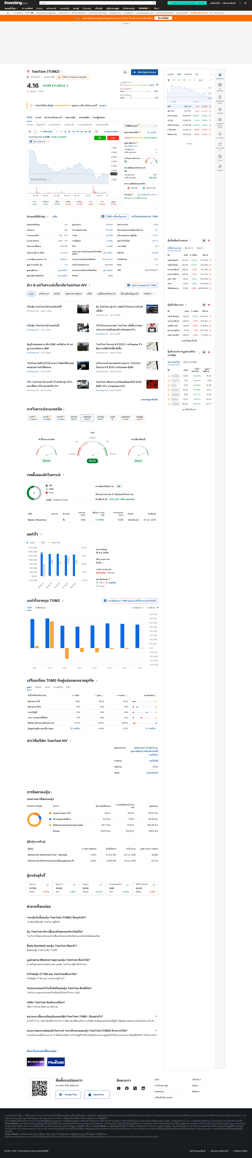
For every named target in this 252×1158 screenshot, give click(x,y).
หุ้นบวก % (189, 248)
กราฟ (38, 117)
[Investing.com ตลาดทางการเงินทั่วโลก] (16, 3)
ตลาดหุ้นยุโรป (129, 13)
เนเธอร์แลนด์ (152, 772)
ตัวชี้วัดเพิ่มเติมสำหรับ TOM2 (145, 216)
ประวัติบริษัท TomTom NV (47, 741)
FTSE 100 (172, 130)
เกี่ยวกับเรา (196, 1079)
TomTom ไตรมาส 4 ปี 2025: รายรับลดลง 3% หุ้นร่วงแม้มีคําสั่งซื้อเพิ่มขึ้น (119, 346)
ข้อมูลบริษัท (40, 125)
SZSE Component (175, 125)
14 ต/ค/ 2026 (107, 259)
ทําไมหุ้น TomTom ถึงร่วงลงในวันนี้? (44, 306)
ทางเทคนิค (84, 117)
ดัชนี (179, 74)
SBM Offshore (142, 884)
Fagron (86, 884)
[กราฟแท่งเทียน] (29, 131)
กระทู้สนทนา (99, 117)
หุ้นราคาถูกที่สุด (174, 362)
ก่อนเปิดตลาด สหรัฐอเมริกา (46, 13)
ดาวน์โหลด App (161, 1085)
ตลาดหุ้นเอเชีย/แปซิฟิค (164, 13)
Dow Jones (172, 116)
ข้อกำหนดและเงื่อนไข (198, 1151)
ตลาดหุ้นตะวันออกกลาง (145, 13)
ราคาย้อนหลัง (69, 125)
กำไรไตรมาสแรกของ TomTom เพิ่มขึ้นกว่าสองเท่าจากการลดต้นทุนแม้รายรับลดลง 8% (119, 327)
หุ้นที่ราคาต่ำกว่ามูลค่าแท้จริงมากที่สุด (181, 353)
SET (169, 106)
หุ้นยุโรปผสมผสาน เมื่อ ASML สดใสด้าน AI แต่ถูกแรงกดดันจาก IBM (50, 346)
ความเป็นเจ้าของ (55, 125)
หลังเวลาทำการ (64, 13)
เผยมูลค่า (151, 85)
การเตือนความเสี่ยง (240, 1151)
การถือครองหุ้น (38, 792)
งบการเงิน (70, 117)
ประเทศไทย (18, 13)
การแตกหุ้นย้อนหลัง (84, 125)
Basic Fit (59, 884)
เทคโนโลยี (153, 760)
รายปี (29, 607)
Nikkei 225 (172, 134)
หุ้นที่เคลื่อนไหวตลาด (178, 240)
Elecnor (32, 884)
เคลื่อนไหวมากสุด (174, 248)
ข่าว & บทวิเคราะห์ (53, 117)
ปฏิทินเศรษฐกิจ (112, 8)
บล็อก (157, 1079)
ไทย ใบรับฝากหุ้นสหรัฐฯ (98, 13)
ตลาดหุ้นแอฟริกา (182, 13)
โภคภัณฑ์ (188, 74)
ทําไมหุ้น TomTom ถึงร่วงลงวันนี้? (43, 325)
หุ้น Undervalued (217, 13)
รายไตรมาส (40, 607)
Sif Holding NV (115, 884)
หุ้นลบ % (200, 248)
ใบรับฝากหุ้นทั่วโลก (79, 13)
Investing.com (33, 330)
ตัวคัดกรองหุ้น (129, 8)
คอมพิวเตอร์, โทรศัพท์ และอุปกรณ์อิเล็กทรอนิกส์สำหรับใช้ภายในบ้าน (144, 751)
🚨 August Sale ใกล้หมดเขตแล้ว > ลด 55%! (187, 2)
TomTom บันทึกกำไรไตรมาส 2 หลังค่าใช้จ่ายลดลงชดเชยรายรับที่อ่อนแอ (50, 365)
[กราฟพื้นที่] (35, 131)
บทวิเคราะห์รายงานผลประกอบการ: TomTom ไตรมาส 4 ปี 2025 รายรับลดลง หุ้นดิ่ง (118, 365)
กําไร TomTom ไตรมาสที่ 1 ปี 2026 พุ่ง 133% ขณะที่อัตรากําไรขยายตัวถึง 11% (50, 383)
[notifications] (240, 2)
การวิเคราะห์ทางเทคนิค (44, 409)
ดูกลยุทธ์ (102, 105)
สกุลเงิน (171, 74)
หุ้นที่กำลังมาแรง (175, 304)
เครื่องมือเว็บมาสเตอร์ (163, 1097)
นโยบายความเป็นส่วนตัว (219, 1151)
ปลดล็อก (76, 728)
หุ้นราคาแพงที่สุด (190, 362)
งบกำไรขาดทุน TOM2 (43, 600)
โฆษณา (195, 1085)
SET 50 (171, 111)
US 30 (170, 120)
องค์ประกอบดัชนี (102, 125)
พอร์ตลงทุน (159, 1091)
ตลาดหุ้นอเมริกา (115, 13)
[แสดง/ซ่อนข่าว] (96, 131)
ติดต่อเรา (196, 1091)
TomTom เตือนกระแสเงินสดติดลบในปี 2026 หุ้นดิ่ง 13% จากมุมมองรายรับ (119, 383)
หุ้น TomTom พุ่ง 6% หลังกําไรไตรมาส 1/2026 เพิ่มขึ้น (119, 308)
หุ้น (8, 12)
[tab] (33, 417)
